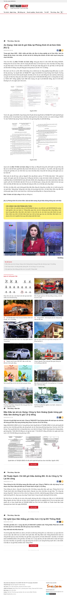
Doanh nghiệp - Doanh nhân (35, 12)
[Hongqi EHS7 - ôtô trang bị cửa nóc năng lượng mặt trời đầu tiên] (48, 308)
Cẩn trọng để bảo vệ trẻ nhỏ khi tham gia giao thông (17, 383)
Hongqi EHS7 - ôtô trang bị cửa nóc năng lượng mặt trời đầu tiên (48, 318)
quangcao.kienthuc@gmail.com (56, 591)
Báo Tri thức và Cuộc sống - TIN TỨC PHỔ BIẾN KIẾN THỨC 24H (16, 6)
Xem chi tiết (33, 464)
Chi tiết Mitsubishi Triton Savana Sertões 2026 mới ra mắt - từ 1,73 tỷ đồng (18, 318)
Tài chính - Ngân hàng (10, 12)
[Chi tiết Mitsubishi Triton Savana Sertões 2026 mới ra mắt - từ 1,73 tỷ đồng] (18, 308)
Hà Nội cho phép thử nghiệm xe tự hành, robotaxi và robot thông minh (47, 405)
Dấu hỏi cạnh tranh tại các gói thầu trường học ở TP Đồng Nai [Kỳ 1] (47, 340)
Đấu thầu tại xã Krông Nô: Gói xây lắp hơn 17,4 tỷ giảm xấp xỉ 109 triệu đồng (48, 383)
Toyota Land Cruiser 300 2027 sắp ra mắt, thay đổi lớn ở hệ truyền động (17, 362)
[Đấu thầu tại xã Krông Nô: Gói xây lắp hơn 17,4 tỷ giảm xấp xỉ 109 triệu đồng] (48, 373)
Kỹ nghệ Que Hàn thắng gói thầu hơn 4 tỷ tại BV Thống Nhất (21, 269)
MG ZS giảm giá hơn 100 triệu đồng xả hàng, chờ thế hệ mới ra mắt (48, 296)
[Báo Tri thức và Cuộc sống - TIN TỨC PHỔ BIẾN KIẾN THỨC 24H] (54, 586)
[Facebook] (58, 50)
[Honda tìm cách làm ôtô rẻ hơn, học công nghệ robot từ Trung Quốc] (18, 330)
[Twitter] (60, 50)
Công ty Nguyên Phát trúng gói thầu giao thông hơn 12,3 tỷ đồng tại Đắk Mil (47, 362)
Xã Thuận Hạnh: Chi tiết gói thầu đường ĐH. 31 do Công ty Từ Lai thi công (25, 266)
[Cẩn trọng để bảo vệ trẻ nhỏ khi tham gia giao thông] (18, 373)
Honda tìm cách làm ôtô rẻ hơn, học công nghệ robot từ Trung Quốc (18, 340)
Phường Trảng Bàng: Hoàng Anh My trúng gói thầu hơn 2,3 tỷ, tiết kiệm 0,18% (18, 405)
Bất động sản (21, 12)
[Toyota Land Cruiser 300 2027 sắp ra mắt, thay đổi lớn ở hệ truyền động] (18, 351)
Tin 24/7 (46, 12)
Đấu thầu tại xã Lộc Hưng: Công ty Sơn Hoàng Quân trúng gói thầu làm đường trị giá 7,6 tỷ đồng (31, 264)
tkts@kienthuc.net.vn (11, 594)
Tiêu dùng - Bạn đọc (56, 12)
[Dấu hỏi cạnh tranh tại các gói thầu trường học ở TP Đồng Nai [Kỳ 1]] (48, 330)
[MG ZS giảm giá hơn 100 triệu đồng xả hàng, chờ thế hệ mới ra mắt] (48, 286)
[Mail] (62, 50)
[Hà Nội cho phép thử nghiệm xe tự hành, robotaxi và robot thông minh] (48, 395)
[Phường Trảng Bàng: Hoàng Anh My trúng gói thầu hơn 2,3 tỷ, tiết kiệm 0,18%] (18, 395)
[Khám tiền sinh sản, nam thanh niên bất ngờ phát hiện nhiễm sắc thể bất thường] (18, 286)
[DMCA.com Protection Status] (51, 593)
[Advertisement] (33, 26)
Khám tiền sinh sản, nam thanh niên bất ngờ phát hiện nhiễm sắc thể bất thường (18, 296)
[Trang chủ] (4, 41)
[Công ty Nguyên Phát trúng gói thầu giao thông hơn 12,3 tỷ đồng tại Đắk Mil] (48, 351)
